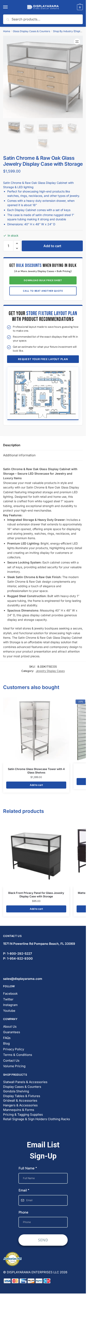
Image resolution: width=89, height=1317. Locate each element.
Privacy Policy (13, 1049)
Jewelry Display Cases (50, 671)
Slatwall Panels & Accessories (25, 1082)
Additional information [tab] (19, 455)
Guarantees (11, 1032)
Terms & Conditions (17, 1055)
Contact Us (11, 1060)
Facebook (10, 993)
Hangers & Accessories (20, 1105)
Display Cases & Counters (22, 1087)
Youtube (9, 1011)
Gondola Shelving (16, 1091)
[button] (77, 42)
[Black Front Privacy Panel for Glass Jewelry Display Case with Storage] (36, 854)
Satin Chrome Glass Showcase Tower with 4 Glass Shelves (36, 770)
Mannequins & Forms (18, 1110)
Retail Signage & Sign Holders (25, 1119)
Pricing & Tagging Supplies (23, 1114)
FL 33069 (39, 944)
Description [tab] (11, 445)
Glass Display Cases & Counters (31, 31)
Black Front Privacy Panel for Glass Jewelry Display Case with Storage (36, 894)
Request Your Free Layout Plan (43, 359)
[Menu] (9, 7)
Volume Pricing (14, 1066)
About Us (10, 1026)
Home (6, 31)
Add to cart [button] (36, 784)
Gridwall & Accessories (20, 1100)
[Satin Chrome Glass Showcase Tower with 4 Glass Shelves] (36, 730)
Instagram (10, 1005)
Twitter (8, 999)
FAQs (7, 1038)
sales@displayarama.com (22, 979)
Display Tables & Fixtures (21, 1096)
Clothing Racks (59, 1119)
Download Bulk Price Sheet (43, 280)
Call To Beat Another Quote (43, 290)
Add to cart (52, 246)
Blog (6, 1043)
